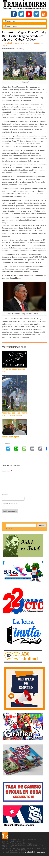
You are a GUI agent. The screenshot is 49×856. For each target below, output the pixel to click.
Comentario (7, 471)
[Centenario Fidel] (23, 556)
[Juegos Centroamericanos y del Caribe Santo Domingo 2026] (23, 582)
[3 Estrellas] (7, 48)
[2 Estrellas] (5, 48)
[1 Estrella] (3, 48)
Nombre (5, 495)
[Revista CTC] (23, 775)
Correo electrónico (9, 504)
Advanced (9, 528)
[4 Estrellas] (9, 48)
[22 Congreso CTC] (23, 613)
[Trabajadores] (5, 835)
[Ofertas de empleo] (24, 688)
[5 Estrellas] (11, 48)
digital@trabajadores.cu (35, 852)
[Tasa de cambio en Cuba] (23, 800)
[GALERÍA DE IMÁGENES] (23, 739)
